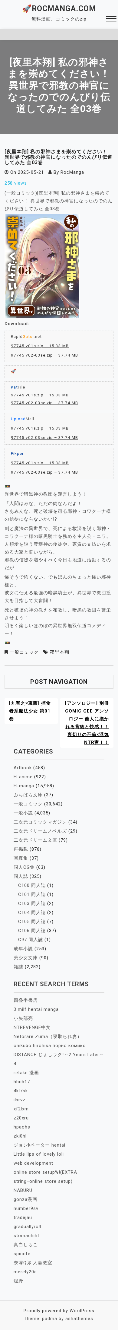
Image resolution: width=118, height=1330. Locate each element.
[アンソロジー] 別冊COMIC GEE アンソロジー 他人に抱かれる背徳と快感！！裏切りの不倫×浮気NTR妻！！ (87, 722)
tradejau (23, 1217)
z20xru (21, 1118)
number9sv (26, 1208)
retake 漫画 (26, 1072)
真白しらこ (26, 1244)
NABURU (23, 1190)
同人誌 (21, 876)
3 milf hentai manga (36, 1009)
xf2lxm (21, 1109)
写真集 (21, 858)
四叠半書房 (26, 1000)
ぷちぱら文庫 (28, 795)
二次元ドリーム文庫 (35, 840)
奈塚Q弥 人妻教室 (33, 1262)
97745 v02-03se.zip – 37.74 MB (44, 355)
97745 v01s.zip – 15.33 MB (40, 345)
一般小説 (23, 813)
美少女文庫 (26, 957)
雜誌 (18, 967)
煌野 (18, 1281)
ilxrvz (19, 1100)
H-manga (24, 786)
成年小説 (23, 948)
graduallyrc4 (27, 1226)
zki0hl (20, 1136)
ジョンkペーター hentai (39, 1145)
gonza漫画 (25, 1199)
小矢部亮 (23, 1018)
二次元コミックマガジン (40, 822)
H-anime (23, 776)
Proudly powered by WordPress (59, 1310)
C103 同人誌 (32, 903)
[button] (111, 19)
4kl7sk (21, 1091)
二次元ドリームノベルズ (40, 831)
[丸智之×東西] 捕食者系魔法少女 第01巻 (30, 711)
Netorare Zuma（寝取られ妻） (48, 1036)
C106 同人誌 (32, 930)
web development (33, 1163)
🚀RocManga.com (59, 8)
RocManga (72, 172)
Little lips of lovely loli (39, 1154)
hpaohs (22, 1127)
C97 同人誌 (30, 939)
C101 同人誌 (32, 894)
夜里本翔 (59, 652)
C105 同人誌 (32, 921)
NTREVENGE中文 (32, 1027)
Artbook (23, 767)
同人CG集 (24, 867)
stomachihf (27, 1235)
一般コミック (24, 652)
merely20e (25, 1271)
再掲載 (21, 849)
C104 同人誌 (32, 912)
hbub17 (22, 1081)
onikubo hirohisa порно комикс (50, 1045)
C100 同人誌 (32, 885)
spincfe (22, 1253)
